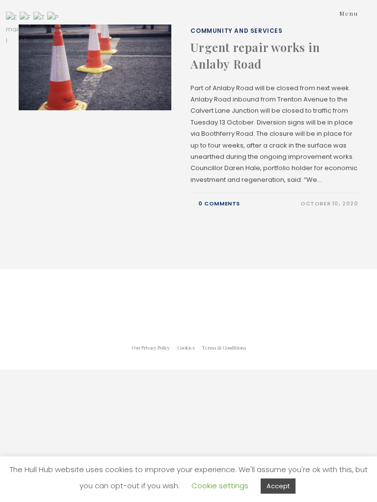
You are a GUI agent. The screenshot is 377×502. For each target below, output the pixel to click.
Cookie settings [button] (219, 485)
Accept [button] (278, 486)
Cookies (185, 347)
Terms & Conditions (224, 347)
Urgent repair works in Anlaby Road (255, 55)
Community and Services (236, 30)
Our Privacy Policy (151, 347)
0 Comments (219, 203)
